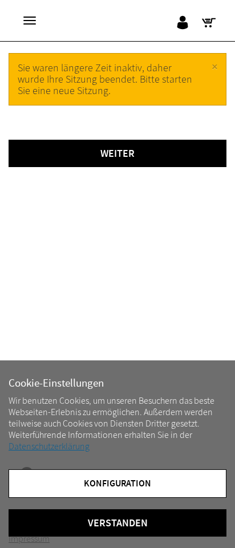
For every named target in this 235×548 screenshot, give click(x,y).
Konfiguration (117, 483)
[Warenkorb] (211, 23)
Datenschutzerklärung (49, 446)
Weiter (117, 153)
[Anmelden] (185, 23)
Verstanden (118, 523)
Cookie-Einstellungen (56, 383)
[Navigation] (29, 20)
